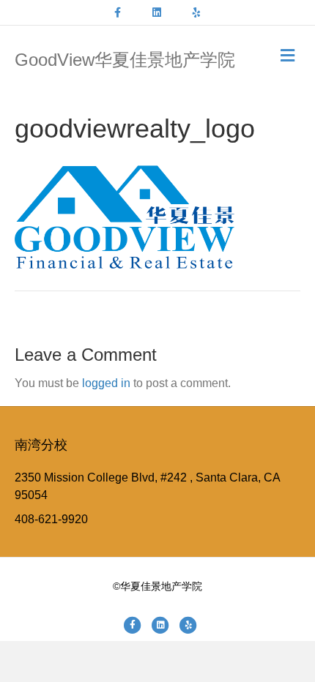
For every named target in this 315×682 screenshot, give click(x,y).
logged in (106, 383)
